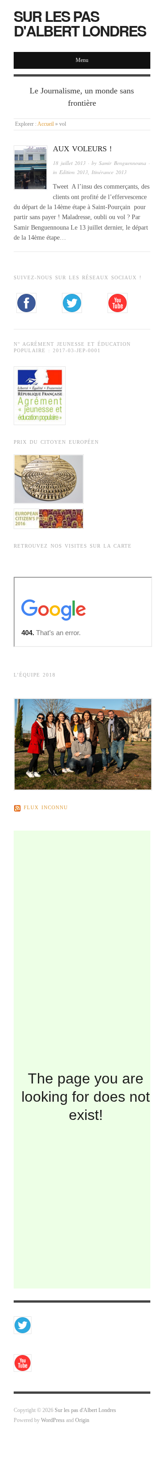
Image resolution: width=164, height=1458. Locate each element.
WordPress (53, 1420)
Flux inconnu (46, 808)
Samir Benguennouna (122, 162)
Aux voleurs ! (82, 148)
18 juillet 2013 (69, 162)
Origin (82, 1420)
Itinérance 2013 (109, 172)
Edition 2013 (73, 172)
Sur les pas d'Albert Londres (80, 23)
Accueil (45, 124)
